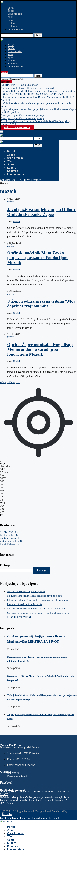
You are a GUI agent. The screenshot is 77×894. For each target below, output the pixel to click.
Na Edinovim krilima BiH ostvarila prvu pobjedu (28, 87)
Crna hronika (15, 13)
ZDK (10, 16)
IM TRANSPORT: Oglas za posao (19, 84)
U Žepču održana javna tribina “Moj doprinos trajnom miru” (41, 303)
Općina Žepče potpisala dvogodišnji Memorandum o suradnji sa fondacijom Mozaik (40, 349)
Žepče (11, 10)
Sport (11, 19)
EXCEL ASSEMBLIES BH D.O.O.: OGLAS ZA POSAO (32, 94)
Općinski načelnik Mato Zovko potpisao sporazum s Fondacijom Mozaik (37, 258)
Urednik (16, 221)
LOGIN (4, 72)
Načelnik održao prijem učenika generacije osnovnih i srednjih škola (34, 797)
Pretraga (5, 565)
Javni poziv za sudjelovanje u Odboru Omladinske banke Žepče (41, 212)
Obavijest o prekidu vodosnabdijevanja (22, 115)
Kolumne (13, 26)
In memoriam (15, 29)
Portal (11, 7)
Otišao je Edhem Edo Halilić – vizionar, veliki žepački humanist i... (38, 90)
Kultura (12, 22)
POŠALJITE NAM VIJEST (17, 127)
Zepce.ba (7, 814)
